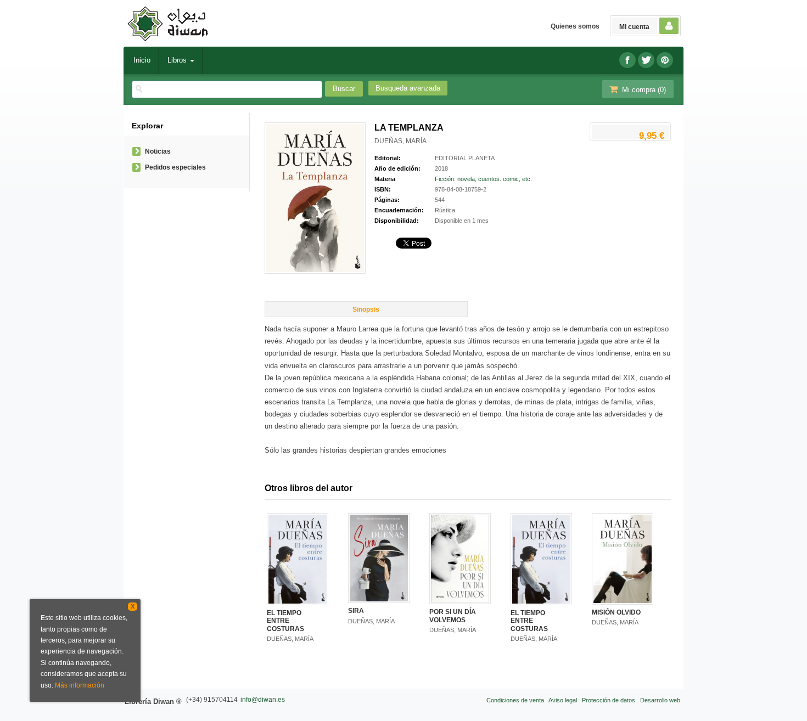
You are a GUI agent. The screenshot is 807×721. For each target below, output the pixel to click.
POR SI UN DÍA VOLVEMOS (452, 615)
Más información (79, 685)
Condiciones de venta (515, 700)
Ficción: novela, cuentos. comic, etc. (483, 179)
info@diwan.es (262, 699)
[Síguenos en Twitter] (646, 60)
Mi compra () (643, 90)
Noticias (158, 151)
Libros (178, 60)
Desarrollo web (660, 700)
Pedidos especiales (175, 167)
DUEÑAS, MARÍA (400, 141)
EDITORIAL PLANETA (465, 158)
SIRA (356, 611)
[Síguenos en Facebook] (627, 60)
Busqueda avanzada (408, 88)
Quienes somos (575, 26)
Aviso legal (562, 700)
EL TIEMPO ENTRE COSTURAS (285, 621)
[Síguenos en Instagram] (665, 60)
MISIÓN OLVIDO (616, 612)
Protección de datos (608, 700)
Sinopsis (365, 309)
